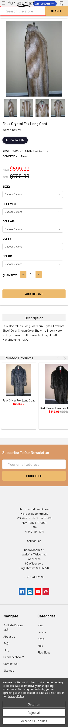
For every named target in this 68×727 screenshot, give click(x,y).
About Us (9, 636)
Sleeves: (9, 204)
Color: (7, 256)
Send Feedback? (13, 657)
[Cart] (62, 3)
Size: (6, 186)
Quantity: (10, 275)
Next (64, 358)
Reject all (34, 713)
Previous (58, 358)
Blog (6, 650)
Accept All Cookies (34, 721)
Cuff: (6, 238)
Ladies (41, 632)
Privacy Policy (16, 696)
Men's (41, 638)
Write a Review (12, 129)
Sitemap (8, 670)
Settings (34, 704)
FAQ (5, 643)
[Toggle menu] (3, 3)
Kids (40, 645)
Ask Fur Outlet (44, 3)
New (40, 625)
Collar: (8, 221)
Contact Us (17, 140)
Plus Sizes (43, 652)
